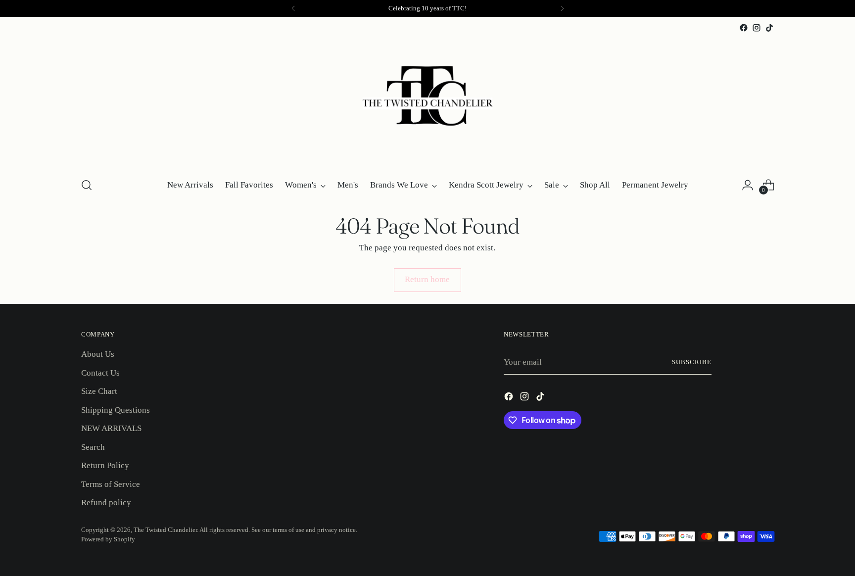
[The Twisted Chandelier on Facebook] (743, 27)
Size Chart (99, 391)
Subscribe (692, 362)
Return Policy (105, 465)
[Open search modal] (86, 185)
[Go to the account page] (748, 185)
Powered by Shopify (108, 539)
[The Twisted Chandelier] (427, 101)
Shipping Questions (115, 410)
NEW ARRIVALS (111, 428)
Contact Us (100, 373)
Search (93, 447)
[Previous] (293, 8)
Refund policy (106, 502)
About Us (97, 354)
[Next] (562, 8)
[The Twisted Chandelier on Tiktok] (769, 27)
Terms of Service (110, 484)
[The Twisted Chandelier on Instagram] (756, 27)
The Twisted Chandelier (165, 529)
